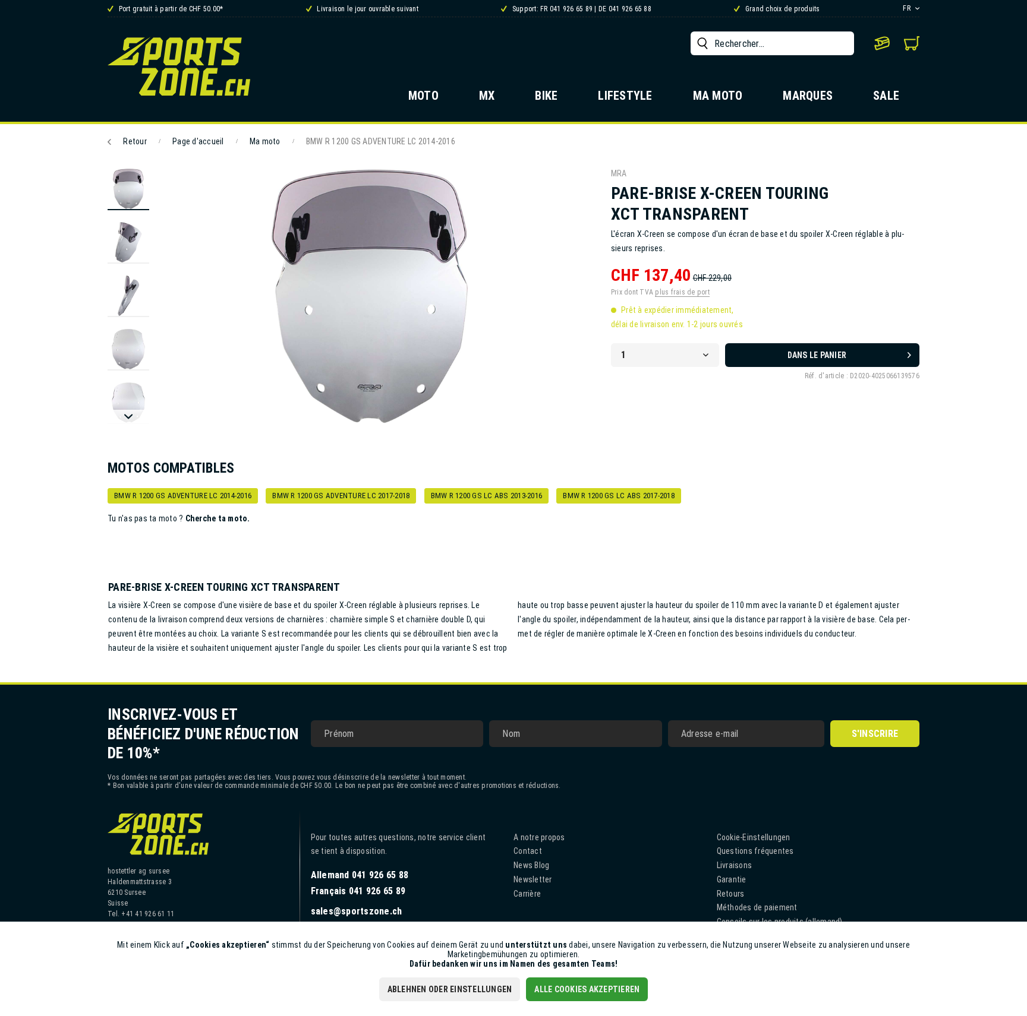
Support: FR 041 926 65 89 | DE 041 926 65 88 (581, 9)
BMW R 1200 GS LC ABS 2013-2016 (487, 495)
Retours (731, 893)
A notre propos (539, 837)
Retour (135, 141)
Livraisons (734, 865)
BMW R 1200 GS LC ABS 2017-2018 (619, 495)
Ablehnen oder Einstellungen (450, 989)
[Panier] (911, 43)
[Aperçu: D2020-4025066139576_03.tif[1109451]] (128, 296)
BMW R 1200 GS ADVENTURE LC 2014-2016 (182, 495)
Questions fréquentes (755, 851)
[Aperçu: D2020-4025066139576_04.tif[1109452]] (128, 350)
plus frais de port (682, 292)
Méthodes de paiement (757, 907)
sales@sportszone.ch (356, 911)
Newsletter (533, 879)
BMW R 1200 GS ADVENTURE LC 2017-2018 (340, 495)
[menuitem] (772, 43)
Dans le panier (817, 355)
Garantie (731, 879)
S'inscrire (875, 733)
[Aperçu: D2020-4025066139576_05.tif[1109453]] (128, 403)
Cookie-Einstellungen (753, 837)
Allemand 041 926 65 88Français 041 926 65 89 (360, 883)
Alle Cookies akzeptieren (586, 989)
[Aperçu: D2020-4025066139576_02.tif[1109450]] (128, 243)
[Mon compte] (882, 43)
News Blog (531, 865)
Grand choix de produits (782, 9)
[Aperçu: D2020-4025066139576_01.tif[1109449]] (128, 189)
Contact (528, 851)
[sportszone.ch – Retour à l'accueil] (179, 66)
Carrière (527, 893)
